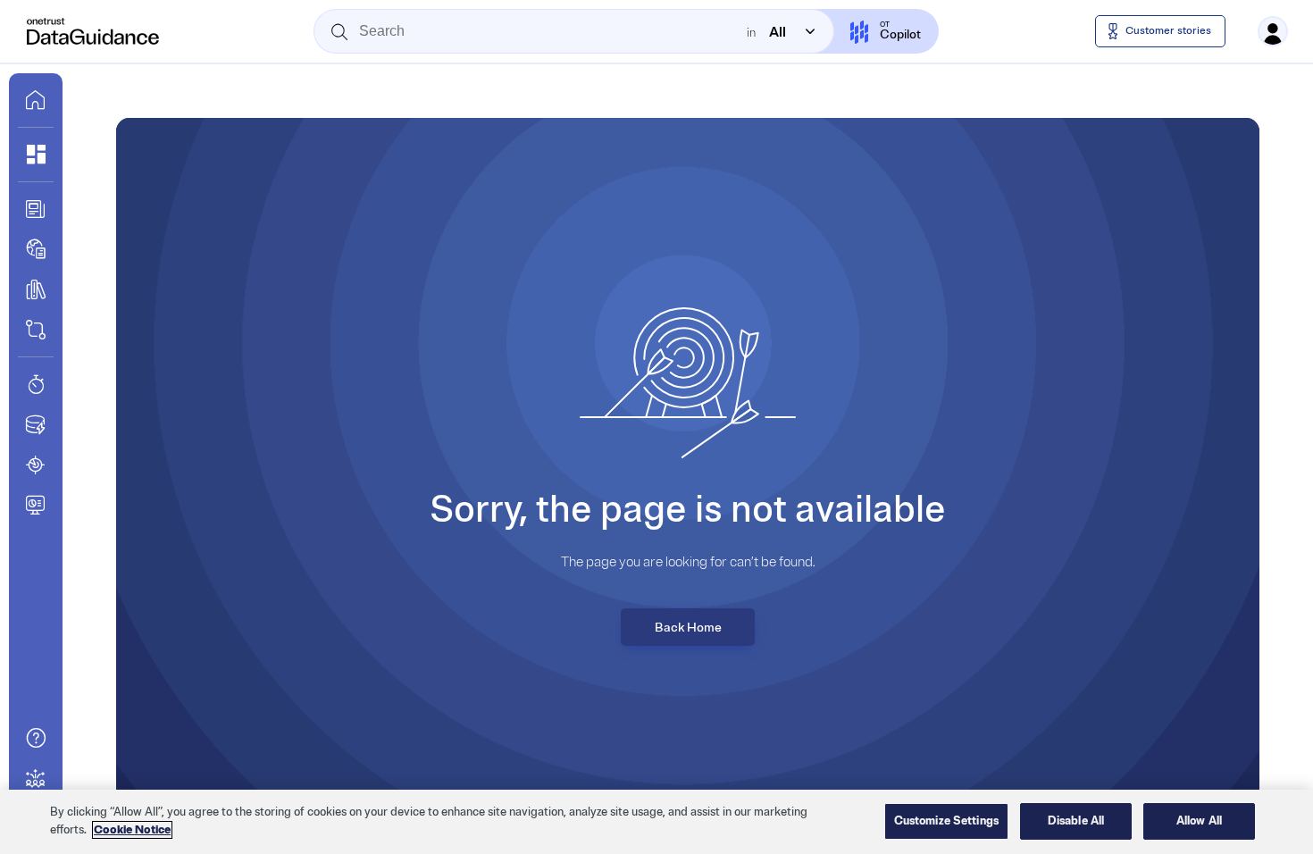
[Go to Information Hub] (36, 209)
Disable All (1076, 821)
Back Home (688, 627)
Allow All (1199, 821)
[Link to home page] (36, 100)
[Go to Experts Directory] (36, 778)
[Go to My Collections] (36, 154)
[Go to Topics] (36, 289)
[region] (656, 822)
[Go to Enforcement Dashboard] (36, 505)
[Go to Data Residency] (36, 424)
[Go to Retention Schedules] (36, 384)
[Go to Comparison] (36, 329)
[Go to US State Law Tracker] (36, 464)
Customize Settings (946, 821)
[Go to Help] (36, 738)
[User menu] (1272, 31)
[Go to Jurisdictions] (36, 249)
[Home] (94, 31)
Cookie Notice (132, 830)
